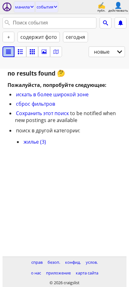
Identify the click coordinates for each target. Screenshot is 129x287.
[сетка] (32, 51)
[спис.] (8, 51)
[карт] (56, 51)
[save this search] (120, 23)
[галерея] (44, 51)
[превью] (20, 51)
